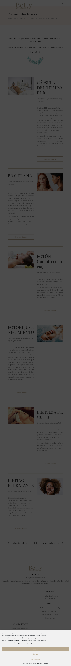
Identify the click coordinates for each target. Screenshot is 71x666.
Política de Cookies (27, 663)
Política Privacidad (37, 663)
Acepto (35, 649)
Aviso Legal (45, 663)
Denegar (35, 654)
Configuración (35, 659)
